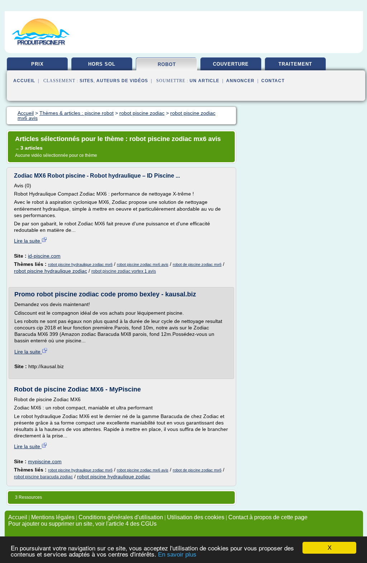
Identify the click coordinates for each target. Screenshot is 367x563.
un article (204, 80)
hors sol (101, 64)
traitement (295, 64)
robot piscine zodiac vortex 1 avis (123, 271)
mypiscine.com (45, 461)
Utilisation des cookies (195, 517)
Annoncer (240, 80)
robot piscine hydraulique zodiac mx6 (80, 264)
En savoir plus (177, 554)
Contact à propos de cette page (268, 517)
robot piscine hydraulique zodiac (50, 271)
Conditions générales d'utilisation (120, 517)
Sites (87, 80)
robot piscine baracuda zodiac (43, 476)
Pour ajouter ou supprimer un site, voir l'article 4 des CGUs (82, 524)
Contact (273, 80)
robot (167, 64)
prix (37, 64)
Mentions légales (53, 517)
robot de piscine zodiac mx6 (197, 264)
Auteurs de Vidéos (122, 80)
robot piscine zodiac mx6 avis (142, 264)
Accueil (24, 80)
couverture (231, 64)
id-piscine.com (44, 256)
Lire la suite (28, 241)
